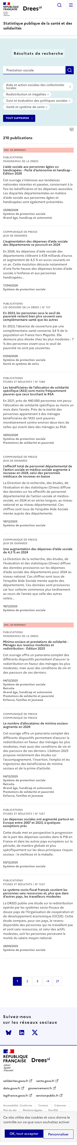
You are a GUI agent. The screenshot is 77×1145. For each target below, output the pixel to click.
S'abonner (60, 1105)
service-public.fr (47, 1096)
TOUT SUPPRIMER (17, 118)
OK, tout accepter (24, 1133)
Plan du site (10, 1110)
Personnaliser (58, 1134)
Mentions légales (32, 1110)
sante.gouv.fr (45, 1081)
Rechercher (59, 5)
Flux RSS (53, 1110)
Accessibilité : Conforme (17, 1105)
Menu (71, 5)
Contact (43, 1105)
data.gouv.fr (11, 1088)
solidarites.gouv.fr (15, 1081)
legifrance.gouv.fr (15, 1096)
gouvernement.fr (40, 1088)
